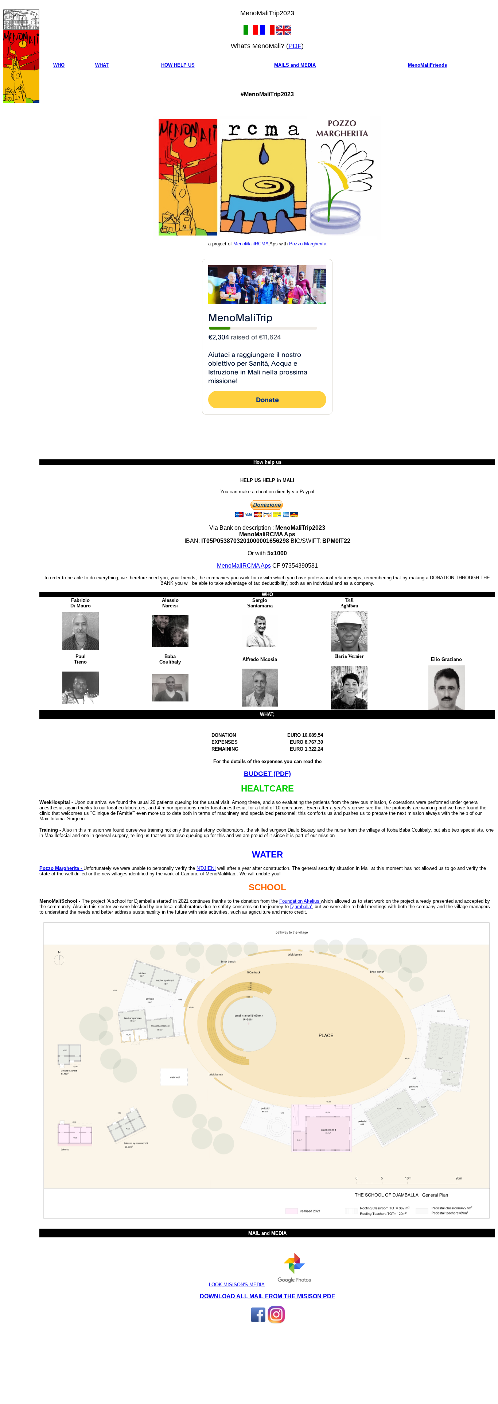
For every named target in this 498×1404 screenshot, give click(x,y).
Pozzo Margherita (307, 243)
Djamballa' (301, 906)
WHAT (102, 65)
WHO (59, 65)
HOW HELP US (178, 65)
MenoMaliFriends (427, 65)
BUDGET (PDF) (267, 773)
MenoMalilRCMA (250, 243)
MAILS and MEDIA (295, 65)
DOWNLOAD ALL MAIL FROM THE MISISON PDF (267, 1296)
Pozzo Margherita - (61, 868)
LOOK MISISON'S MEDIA (237, 1284)
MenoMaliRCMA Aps (244, 566)
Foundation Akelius (300, 901)
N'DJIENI (206, 868)
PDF (294, 46)
